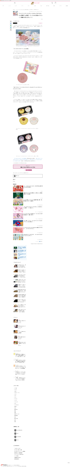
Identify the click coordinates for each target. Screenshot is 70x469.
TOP (3, 5)
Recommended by (37, 241)
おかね (15, 391)
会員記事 (67, 5)
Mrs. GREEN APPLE (19, 430)
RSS (18, 466)
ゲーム (15, 397)
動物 (54, 5)
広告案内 (8, 466)
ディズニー (16, 398)
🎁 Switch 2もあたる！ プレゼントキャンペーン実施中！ (6, 0)
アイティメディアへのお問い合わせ (18, 454)
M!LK (17, 433)
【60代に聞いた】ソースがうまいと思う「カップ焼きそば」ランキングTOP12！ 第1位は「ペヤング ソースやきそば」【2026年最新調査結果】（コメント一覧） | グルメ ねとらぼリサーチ (20, 374)
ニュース (10, 5)
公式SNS (5, 466)
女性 (14, 181)
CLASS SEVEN (19, 436)
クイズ (22, 5)
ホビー (15, 403)
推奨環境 (25, 466)
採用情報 (23, 466)
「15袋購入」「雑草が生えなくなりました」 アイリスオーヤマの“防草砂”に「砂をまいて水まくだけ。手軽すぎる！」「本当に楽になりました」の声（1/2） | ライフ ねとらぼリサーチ (20, 380)
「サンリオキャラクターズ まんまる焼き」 (20, 158)
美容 (15, 421)
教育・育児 (47, 5)
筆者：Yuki (17, 175)
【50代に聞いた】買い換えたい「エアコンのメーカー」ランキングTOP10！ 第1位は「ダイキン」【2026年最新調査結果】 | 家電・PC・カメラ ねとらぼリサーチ (20, 368)
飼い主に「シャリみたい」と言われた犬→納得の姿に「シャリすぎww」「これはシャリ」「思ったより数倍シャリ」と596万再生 (22, 272)
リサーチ (60, 5)
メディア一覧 (2, 466)
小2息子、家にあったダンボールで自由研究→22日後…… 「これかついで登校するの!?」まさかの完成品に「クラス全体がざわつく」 (22, 311)
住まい (41, 5)
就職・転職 (16, 415)
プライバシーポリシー (15, 466)
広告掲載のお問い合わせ (17, 457)
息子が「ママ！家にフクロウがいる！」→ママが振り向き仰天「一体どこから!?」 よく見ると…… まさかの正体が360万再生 (22, 301)
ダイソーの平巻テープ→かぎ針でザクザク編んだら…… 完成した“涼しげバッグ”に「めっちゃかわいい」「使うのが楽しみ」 (22, 306)
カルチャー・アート (17, 392)
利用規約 (69, 462)
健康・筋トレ (16, 409)
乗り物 (15, 406)
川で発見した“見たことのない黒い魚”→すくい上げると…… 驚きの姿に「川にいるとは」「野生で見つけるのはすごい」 (22, 282)
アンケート (16, 317)
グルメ (28, 5)
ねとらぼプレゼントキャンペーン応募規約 (19, 451)
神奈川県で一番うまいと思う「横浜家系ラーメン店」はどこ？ (22, 343)
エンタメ (16, 5)
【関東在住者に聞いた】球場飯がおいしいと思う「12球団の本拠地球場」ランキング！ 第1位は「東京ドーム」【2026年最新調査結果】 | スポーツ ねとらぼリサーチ (20, 356)
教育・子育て (16, 418)
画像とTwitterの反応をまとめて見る (27, 167)
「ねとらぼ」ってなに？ (17, 448)
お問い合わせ (10, 466)
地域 (35, 5)
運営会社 (20, 466)
